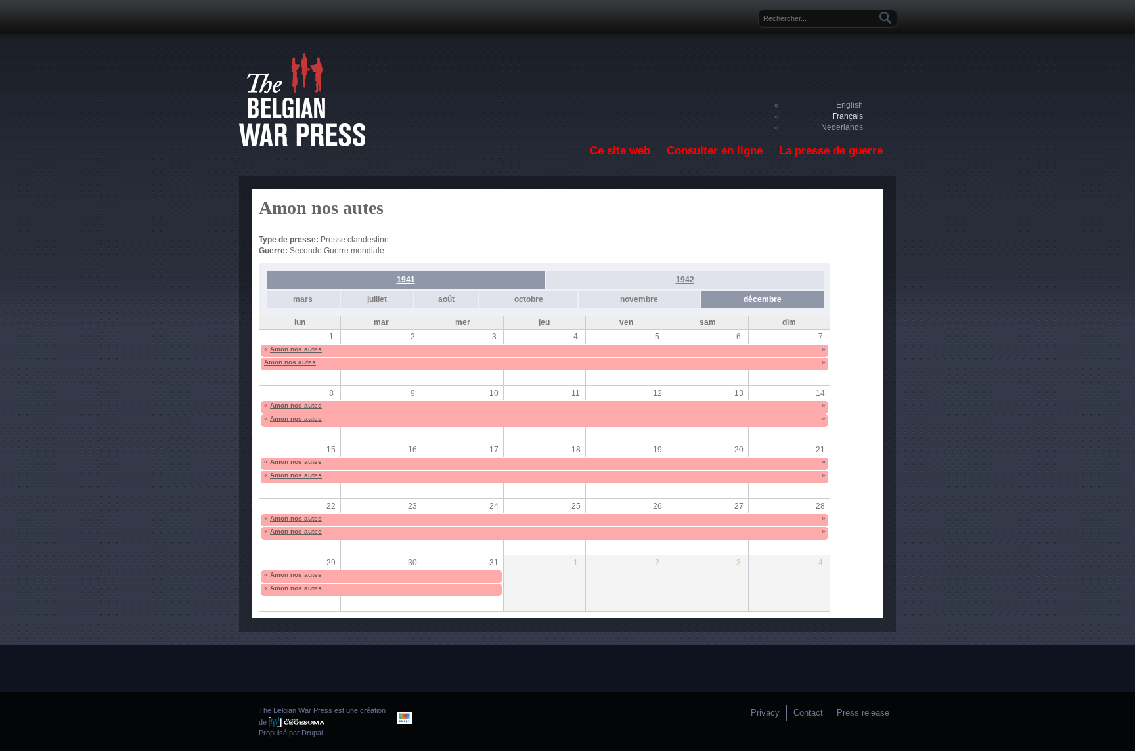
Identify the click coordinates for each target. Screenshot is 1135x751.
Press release (863, 713)
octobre (528, 299)
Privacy (765, 713)
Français (847, 116)
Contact (808, 713)
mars (303, 299)
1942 (685, 279)
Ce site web (620, 150)
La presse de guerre (831, 150)
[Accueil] (302, 143)
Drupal (312, 733)
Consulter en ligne (715, 150)
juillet (377, 299)
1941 (406, 279)
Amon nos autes (296, 349)
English (849, 105)
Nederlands (842, 127)
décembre (763, 299)
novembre (639, 299)
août (446, 299)
